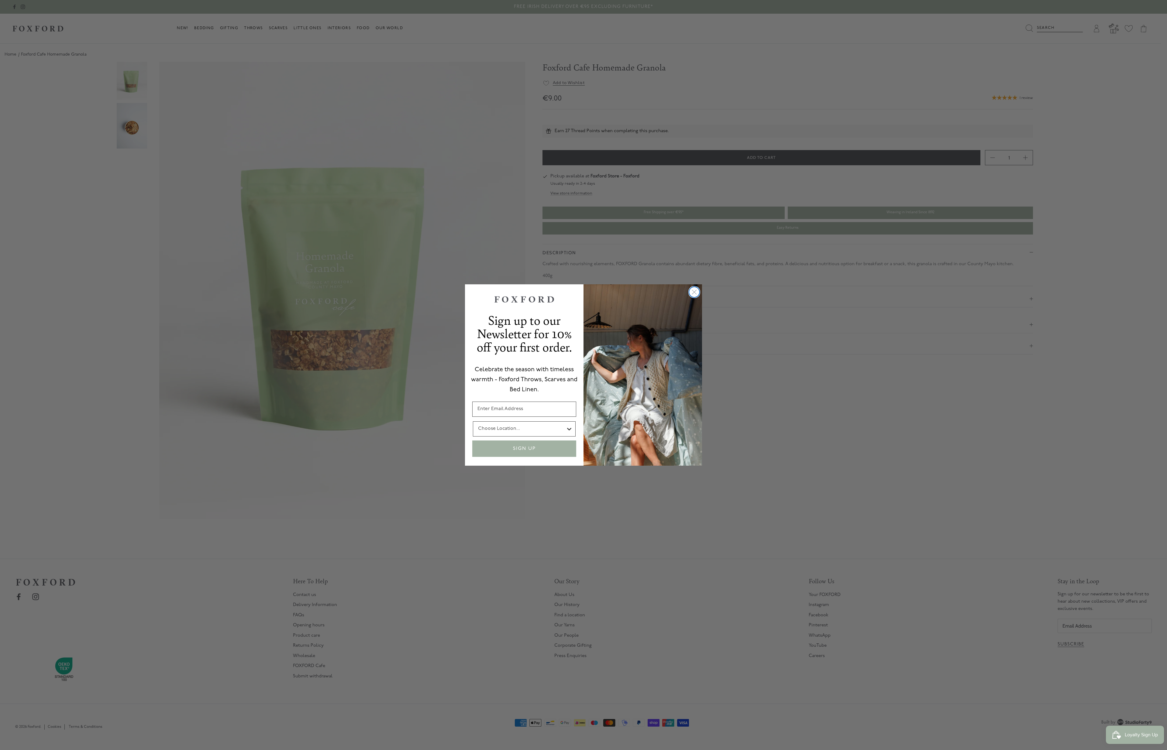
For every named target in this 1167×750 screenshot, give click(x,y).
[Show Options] (569, 429)
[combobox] (522, 429)
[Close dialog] (694, 292)
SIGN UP (524, 448)
